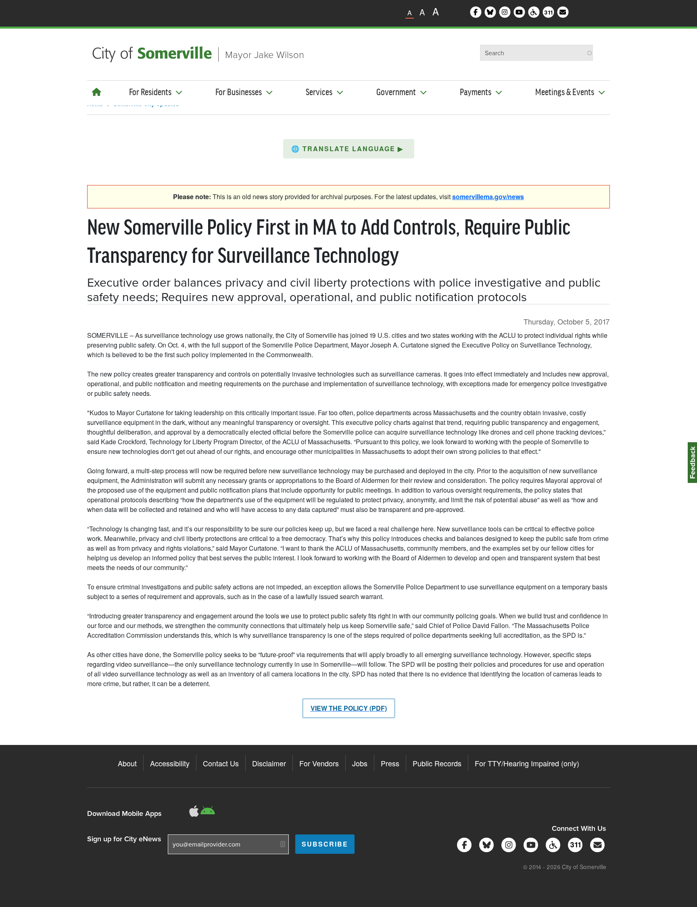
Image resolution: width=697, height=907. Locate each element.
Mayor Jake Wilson (264, 54)
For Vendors (319, 763)
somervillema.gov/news (488, 196)
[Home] (96, 92)
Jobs (359, 763)
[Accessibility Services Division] (551, 844)
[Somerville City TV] (529, 844)
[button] (348, 148)
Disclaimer (269, 763)
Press (390, 763)
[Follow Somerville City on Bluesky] (485, 844)
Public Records (437, 763)
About (127, 763)
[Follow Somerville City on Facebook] (463, 844)
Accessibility (170, 763)
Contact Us (221, 763)
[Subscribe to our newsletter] (596, 844)
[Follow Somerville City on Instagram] (507, 844)
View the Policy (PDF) (349, 708)
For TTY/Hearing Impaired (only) (527, 763)
